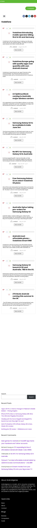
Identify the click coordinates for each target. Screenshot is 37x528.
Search (3, 394)
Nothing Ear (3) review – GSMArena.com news (16, 429)
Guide (3, 521)
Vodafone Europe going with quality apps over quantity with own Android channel (23, 64)
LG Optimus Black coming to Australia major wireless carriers (23, 96)
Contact (4, 508)
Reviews (3, 516)
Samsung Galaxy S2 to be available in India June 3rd (23, 125)
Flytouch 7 (5, 460)
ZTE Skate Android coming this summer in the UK (23, 296)
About (3, 505)
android (14, 47)
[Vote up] (10, 28)
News (3, 503)
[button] (4, 16)
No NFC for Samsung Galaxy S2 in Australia (22, 153)
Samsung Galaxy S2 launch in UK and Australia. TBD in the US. (23, 267)
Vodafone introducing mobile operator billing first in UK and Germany (23, 34)
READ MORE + (18, 50)
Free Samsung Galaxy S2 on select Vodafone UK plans (23, 180)
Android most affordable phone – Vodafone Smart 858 (22, 238)
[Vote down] (7, 28)
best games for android (9, 441)
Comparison (5, 518)
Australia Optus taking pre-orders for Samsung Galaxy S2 (23, 209)
